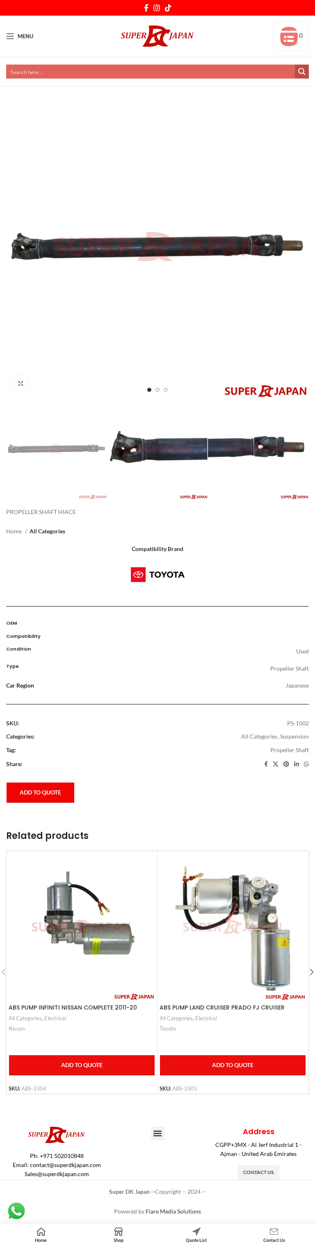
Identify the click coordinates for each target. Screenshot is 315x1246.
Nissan (17, 1028)
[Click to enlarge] (20, 383)
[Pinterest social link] (286, 764)
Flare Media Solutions (173, 1211)
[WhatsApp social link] (306, 764)
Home (14, 531)
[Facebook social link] (146, 8)
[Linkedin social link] (296, 764)
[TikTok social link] (168, 8)
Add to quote (40, 792)
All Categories (47, 531)
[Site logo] (157, 35)
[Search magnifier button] (302, 72)
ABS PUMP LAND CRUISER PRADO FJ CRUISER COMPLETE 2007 (222, 1011)
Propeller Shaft (289, 749)
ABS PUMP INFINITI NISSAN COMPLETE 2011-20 (73, 1007)
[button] (157, 1133)
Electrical (55, 1018)
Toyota (168, 1028)
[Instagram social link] (156, 8)
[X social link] (275, 764)
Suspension (294, 736)
